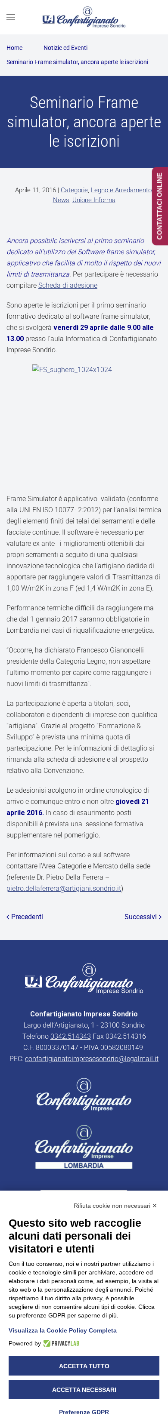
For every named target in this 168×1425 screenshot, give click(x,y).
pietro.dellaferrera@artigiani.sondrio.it (63, 888)
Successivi (140, 917)
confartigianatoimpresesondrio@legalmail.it (92, 1059)
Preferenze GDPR (84, 1412)
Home (14, 47)
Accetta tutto (84, 1366)
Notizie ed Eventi (65, 47)
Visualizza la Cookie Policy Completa (63, 1330)
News (61, 200)
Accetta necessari (84, 1389)
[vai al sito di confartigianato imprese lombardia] (84, 1094)
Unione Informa (93, 200)
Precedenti (27, 917)
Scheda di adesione (67, 285)
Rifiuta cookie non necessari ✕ (115, 1205)
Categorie (74, 190)
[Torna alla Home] (84, 17)
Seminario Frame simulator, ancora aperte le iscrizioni (77, 61)
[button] (10, 17)
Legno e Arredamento (121, 190)
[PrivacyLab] (60, 1343)
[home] (84, 978)
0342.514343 (70, 1036)
